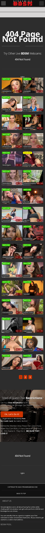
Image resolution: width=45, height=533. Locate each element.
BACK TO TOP (21, 493)
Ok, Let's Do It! (11, 414)
